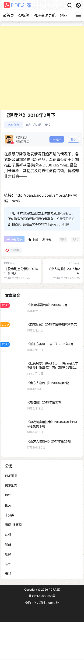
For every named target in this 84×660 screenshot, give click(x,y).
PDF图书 (11, 476)
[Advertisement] (42, 68)
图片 (8, 505)
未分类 (9, 515)
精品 (8, 544)
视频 (8, 554)
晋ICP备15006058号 (42, 596)
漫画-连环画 (13, 525)
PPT (8, 495)
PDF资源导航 (45, 15)
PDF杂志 (13, 125)
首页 (10, 15)
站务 (8, 534)
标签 (25, 15)
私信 (73, 139)
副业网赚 (67, 15)
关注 (58, 139)
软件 (8, 564)
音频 (8, 573)
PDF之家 (54, 589)
